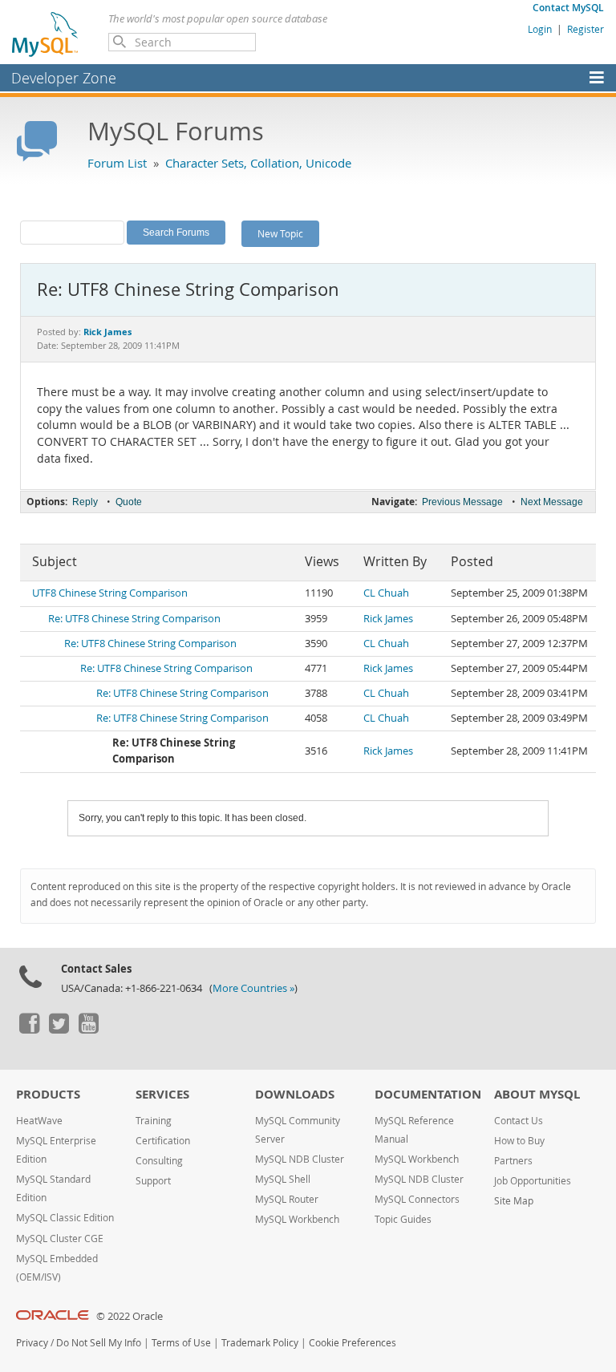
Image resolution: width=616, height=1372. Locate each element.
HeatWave (39, 1121)
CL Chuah (386, 593)
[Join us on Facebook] (29, 1029)
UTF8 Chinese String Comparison (110, 593)
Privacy (32, 1343)
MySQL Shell (282, 1179)
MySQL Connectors (417, 1199)
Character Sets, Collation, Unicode (258, 163)
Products (48, 1094)
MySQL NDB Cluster (299, 1159)
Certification (163, 1141)
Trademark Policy (259, 1343)
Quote (129, 502)
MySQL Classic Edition (65, 1218)
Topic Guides (403, 1219)
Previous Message (462, 502)
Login (540, 28)
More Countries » (253, 988)
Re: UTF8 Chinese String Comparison (134, 618)
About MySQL (537, 1094)
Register (585, 28)
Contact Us (518, 1121)
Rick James (388, 618)
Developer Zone (63, 77)
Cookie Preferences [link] (352, 1343)
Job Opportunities (532, 1181)
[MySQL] (46, 34)
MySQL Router (286, 1199)
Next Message (552, 502)
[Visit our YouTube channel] (88, 1029)
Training (154, 1121)
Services (162, 1094)
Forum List (117, 163)
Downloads (294, 1094)
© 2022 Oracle (129, 1316)
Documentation (428, 1094)
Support (153, 1181)
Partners (513, 1161)
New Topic (280, 233)
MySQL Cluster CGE (59, 1238)
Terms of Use (181, 1343)
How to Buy (519, 1141)
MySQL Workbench (297, 1219)
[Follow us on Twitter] (58, 1029)
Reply (85, 502)
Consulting (159, 1161)
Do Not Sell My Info (98, 1343)
